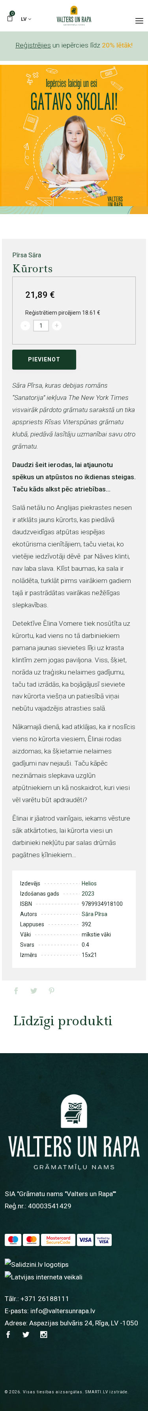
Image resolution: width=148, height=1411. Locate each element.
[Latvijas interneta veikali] (43, 1277)
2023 (88, 894)
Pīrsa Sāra (26, 255)
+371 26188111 (45, 1299)
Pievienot (44, 359)
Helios (89, 883)
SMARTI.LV (96, 1392)
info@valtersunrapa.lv (62, 1311)
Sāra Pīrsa (94, 914)
